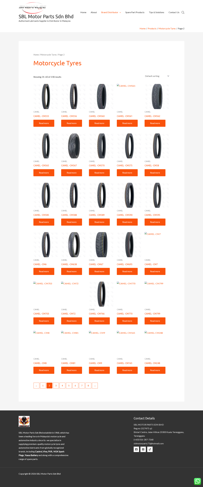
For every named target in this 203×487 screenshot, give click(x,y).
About (94, 12)
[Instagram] (143, 449)
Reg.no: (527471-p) (143, 428)
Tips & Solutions (156, 12)
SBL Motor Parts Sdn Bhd (46, 16)
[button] (119, 12)
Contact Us (174, 12)
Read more (44, 123)
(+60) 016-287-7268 (143, 439)
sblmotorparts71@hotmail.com (149, 443)
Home (83, 12)
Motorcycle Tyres (48, 54)
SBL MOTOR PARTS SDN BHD (149, 424)
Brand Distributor (109, 12)
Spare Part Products (134, 12)
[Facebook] (136, 449)
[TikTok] (150, 449)
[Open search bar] (183, 12)
